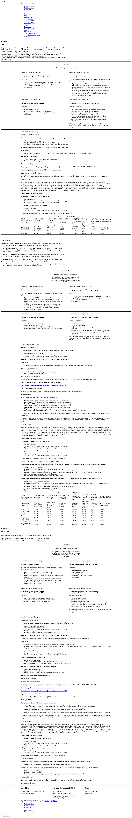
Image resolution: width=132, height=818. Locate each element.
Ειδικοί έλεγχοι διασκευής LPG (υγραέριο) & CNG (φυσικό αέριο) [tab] (40, 461)
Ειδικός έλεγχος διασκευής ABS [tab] (30, 758)
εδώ (34, 783)
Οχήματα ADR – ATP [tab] (27, 777)
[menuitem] (67, 14)
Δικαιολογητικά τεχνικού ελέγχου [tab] (30, 131)
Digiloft (47, 801)
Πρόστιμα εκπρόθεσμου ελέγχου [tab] (30, 164)
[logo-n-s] (28, 3)
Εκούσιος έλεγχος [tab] (26, 179)
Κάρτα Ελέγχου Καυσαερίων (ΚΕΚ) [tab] (31, 173)
